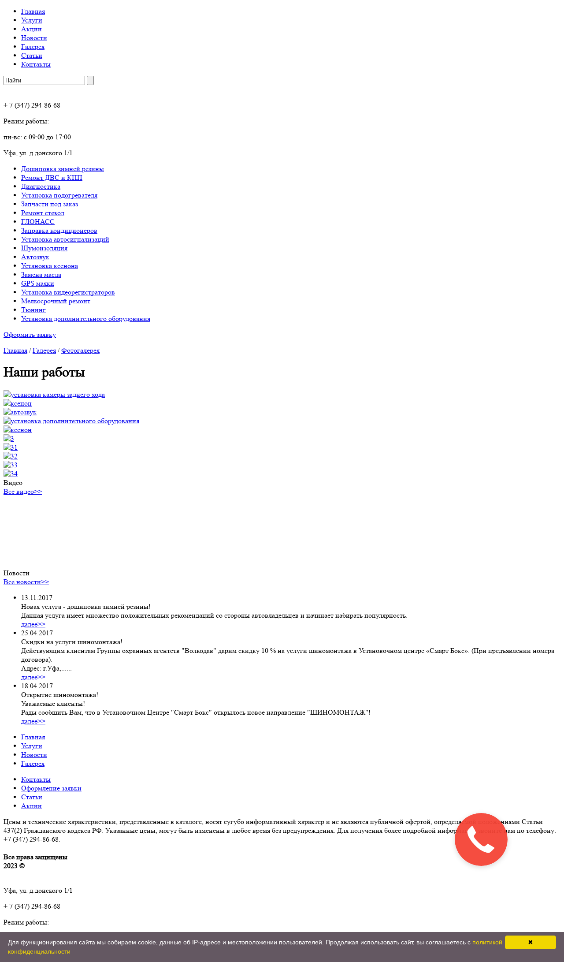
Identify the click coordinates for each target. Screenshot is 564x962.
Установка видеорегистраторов (68, 292)
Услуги (31, 20)
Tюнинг (33, 310)
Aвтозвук (35, 257)
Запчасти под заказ (49, 204)
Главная (33, 11)
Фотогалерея (80, 350)
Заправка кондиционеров (59, 230)
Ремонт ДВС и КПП (51, 177)
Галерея (33, 46)
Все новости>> (26, 582)
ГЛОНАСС (38, 221)
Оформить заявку (30, 334)
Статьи (31, 55)
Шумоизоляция (44, 248)
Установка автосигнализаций (65, 239)
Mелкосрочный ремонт (55, 301)
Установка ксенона (49, 265)
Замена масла (41, 274)
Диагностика (40, 186)
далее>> (33, 624)
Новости (34, 38)
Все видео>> (23, 491)
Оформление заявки (51, 788)
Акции (31, 29)
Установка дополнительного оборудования (85, 318)
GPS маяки (37, 283)
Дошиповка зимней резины (62, 168)
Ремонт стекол (42, 213)
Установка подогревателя (59, 195)
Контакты (36, 64)
